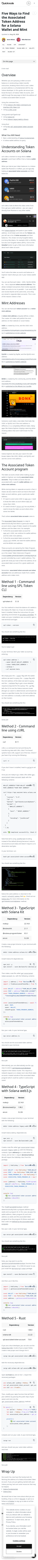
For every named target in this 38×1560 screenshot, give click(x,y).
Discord (22, 1499)
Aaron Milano (11, 39)
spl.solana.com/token (27, 615)
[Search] (29, 3)
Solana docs (6, 899)
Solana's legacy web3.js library (18, 119)
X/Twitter (11, 1501)
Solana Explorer (10, 230)
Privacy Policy (10, 1522)
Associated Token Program (13, 521)
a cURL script (12, 110)
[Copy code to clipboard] (33, 624)
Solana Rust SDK (7, 1348)
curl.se (29, 767)
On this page (8, 61)
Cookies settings (19, 1541)
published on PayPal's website (16, 362)
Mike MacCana (26, 39)
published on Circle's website (16, 333)
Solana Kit (11, 117)
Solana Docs (7, 1492)
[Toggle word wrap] (30, 785)
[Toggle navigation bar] (34, 3)
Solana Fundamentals (27, 138)
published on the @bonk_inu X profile (18, 386)
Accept (19, 1546)
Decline (19, 1551)
